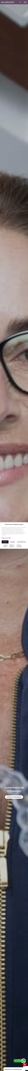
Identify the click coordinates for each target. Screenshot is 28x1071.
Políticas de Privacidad (11, 545)
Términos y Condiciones (19, 545)
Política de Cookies (5, 545)
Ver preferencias (21, 542)
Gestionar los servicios (6, 537)
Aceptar (5, 542)
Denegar (12, 542)
